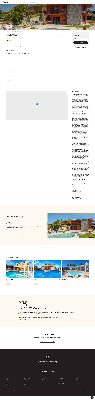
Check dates (81, 42)
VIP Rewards (43, 379)
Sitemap (77, 382)
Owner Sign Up (61, 379)
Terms (13, 86)
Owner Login (61, 378)
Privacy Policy (78, 379)
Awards (25, 379)
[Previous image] (7, 269)
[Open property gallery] (47, 15)
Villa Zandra (65, 279)
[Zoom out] (67, 93)
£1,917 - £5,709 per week (37, 286)
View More (24, 234)
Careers (25, 384)
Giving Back (25, 382)
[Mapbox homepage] (8, 118)
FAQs (42, 382)
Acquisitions (61, 382)
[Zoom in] (67, 92)
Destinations (18, 2)
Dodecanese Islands (13, 31)
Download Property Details (47, 248)
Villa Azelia (37, 279)
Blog (24, 383)
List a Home (77, 2)
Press (24, 381)
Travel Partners (61, 381)
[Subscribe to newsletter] (54, 341)
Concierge (32, 2)
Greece (7, 31)
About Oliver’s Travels (27, 378)
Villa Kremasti (9, 279)
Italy (6, 381)
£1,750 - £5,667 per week (9, 286)
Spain (7, 382)
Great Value (8, 40)
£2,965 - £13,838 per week (65, 286)
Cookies (77, 381)
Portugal (7, 384)
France (7, 378)
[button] (92, 397)
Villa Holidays (25, 2)
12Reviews (13, 44)
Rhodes (19, 31)
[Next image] (31, 269)
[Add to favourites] (59, 35)
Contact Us (84, 2)
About (81, 2)
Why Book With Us (44, 383)
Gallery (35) (9, 26)
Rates (8, 86)
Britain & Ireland (8, 379)
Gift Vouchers (43, 381)
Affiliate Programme (62, 383)
